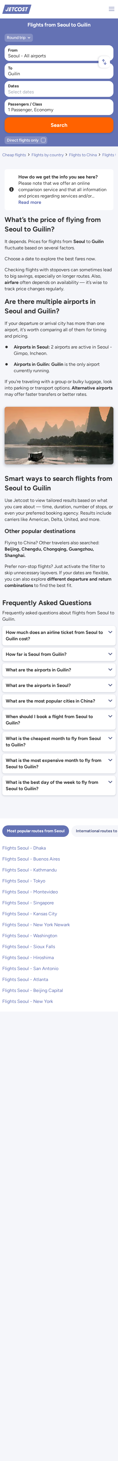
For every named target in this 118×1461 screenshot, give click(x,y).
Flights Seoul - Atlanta (25, 979)
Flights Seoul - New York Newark (36, 924)
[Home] (17, 9)
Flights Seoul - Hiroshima (28, 957)
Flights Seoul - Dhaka (24, 848)
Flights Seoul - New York (27, 1001)
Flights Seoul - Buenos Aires (31, 859)
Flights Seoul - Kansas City (29, 913)
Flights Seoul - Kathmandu (29, 870)
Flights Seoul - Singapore (28, 902)
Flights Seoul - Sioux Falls (28, 946)
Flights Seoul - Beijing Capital (32, 990)
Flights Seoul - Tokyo (23, 881)
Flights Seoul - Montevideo (30, 892)
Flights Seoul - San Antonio (30, 968)
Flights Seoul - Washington (29, 935)
